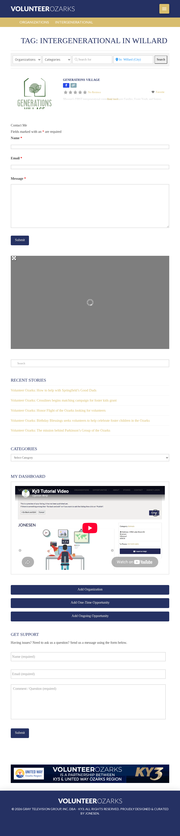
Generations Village (81, 80)
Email (16, 158)
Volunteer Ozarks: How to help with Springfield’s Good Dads (53, 390)
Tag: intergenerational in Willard (94, 40)
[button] (164, 9)
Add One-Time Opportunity (90, 602)
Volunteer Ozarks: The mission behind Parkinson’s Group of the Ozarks (60, 430)
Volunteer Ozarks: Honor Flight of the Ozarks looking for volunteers (58, 410)
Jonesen (92, 813)
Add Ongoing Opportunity (90, 616)
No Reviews (94, 92)
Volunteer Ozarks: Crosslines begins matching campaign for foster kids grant (64, 400)
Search (162, 59)
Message (18, 178)
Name (16, 138)
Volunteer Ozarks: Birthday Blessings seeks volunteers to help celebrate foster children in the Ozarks (80, 420)
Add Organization (90, 589)
